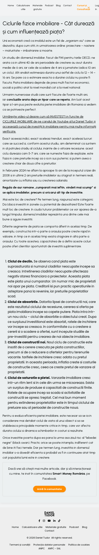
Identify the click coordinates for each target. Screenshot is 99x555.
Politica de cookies (79, 544)
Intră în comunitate (49, 489)
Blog (58, 5)
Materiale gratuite (37, 7)
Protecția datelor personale (49, 544)
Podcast (49, 5)
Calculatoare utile (23, 7)
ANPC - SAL (54, 548)
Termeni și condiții (19, 544)
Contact (67, 5)
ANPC (42, 548)
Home (11, 5)
